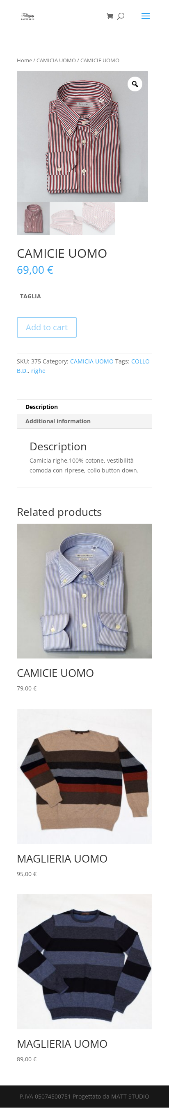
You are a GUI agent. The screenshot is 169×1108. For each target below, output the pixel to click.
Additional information (58, 421)
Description (41, 407)
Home (24, 60)
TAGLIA (30, 296)
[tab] (84, 407)
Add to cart (47, 327)
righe (38, 371)
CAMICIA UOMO (56, 60)
